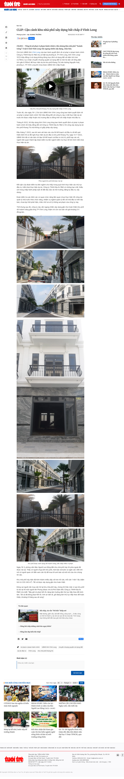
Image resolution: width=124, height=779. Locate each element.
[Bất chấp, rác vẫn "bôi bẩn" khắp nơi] (28, 616)
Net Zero (43, 9)
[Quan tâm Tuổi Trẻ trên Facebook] (122, 755)
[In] (6, 43)
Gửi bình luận (77, 673)
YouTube (75, 4)
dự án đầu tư (21, 651)
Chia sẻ (31, 38)
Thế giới (31, 747)
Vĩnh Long (36, 52)
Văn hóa (73, 747)
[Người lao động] (29, 3)
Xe (55, 747)
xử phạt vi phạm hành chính (30, 647)
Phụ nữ (101, 9)
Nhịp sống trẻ (66, 747)
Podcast (66, 4)
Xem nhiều (16, 747)
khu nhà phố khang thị (45, 651)
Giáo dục (61, 9)
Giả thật (107, 747)
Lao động (31, 9)
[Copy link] (6, 32)
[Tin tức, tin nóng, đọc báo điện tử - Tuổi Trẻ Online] (13, 4)
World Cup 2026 (109, 9)
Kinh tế (49, 9)
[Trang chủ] (10, 9)
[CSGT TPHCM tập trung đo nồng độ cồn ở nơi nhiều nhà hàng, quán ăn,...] (96, 53)
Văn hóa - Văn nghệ (77, 9)
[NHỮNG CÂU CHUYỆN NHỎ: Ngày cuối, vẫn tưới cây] (71, 693)
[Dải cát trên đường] (96, 64)
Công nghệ (51, 747)
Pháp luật (67, 9)
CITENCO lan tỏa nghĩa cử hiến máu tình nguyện (16, 704)
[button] (6, 53)
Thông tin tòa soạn (34, 764)
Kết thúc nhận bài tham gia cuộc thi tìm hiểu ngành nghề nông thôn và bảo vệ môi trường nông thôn (43, 733)
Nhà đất (95, 747)
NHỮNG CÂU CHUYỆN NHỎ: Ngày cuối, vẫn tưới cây (70, 704)
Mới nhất (9, 747)
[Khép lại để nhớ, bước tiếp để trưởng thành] (16, 720)
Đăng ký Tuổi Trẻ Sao (110, 4)
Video (21, 747)
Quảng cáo (93, 4)
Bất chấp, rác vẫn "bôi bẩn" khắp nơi (53, 611)
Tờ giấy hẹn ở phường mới (110, 42)
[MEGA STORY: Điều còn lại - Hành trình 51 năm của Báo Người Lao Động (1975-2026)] (96, 74)
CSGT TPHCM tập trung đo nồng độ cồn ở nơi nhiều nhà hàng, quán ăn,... (111, 54)
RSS (109, 762)
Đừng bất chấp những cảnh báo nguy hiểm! (35, 626)
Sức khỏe (55, 9)
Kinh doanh (43, 747)
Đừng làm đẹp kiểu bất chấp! (30, 632)
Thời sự (20, 9)
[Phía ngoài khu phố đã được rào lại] (50, 162)
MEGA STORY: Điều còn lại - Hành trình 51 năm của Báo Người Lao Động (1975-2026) (111, 75)
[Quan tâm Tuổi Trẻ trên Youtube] (117, 755)
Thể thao (91, 9)
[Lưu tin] (6, 48)
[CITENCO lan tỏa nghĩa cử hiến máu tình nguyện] (16, 693)
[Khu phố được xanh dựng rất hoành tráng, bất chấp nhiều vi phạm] (50, 545)
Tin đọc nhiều (96, 37)
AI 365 (96, 9)
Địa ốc (116, 9)
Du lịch (59, 747)
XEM (81, 683)
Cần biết (84, 4)
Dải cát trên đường (109, 62)
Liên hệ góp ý (103, 762)
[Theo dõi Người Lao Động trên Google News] (22, 38)
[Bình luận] (6, 37)
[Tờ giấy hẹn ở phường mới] (96, 44)
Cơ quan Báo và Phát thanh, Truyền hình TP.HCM (43, 765)
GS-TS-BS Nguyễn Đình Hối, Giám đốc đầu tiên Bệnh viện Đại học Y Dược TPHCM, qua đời (111, 86)
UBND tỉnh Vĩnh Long (49, 647)
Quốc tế (25, 9)
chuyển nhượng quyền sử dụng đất (71, 647)
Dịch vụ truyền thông (78, 762)
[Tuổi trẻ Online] (14, 759)
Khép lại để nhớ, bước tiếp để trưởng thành (15, 730)
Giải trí (86, 9)
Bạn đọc (37, 9)
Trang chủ (3, 747)
